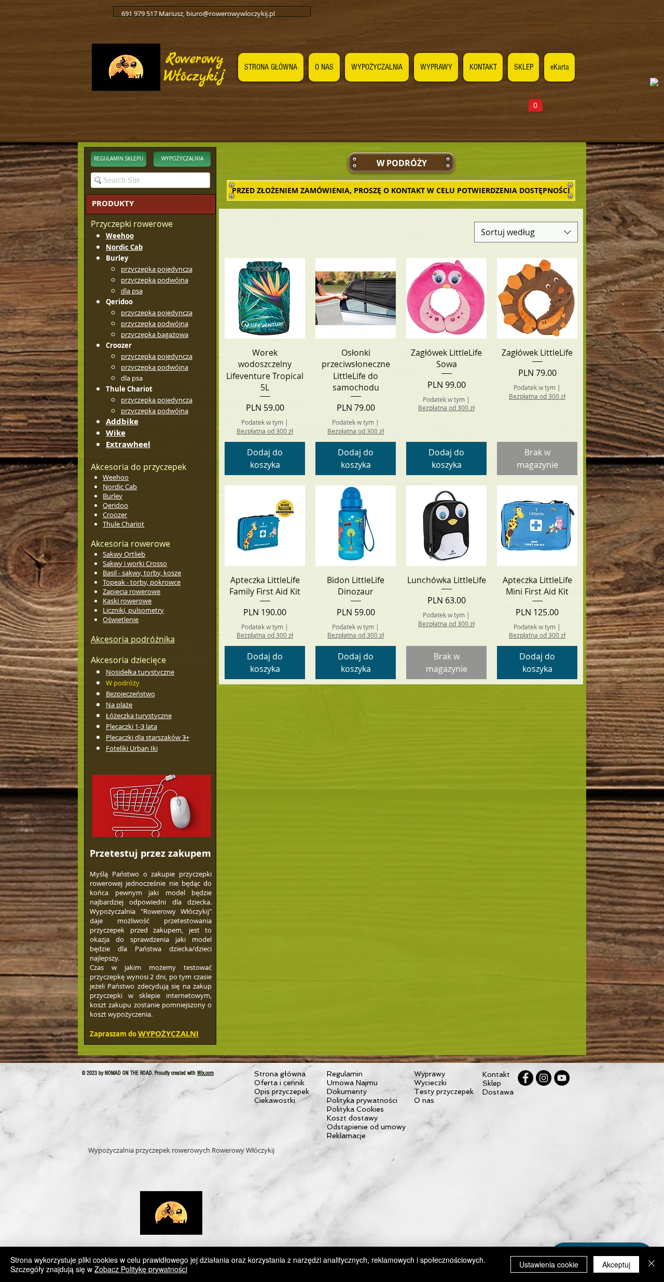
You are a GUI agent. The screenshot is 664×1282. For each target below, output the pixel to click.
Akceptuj (616, 1264)
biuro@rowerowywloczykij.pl (230, 13)
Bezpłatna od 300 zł (265, 431)
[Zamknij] (651, 1264)
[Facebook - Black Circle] (525, 1078)
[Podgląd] (265, 298)
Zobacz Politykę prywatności (140, 1269)
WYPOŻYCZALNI (168, 1033)
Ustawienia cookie (548, 1264)
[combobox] (526, 232)
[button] (535, 102)
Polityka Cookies (355, 1109)
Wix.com (205, 1073)
